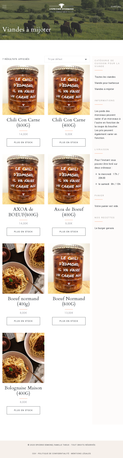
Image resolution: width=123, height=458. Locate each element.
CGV (34, 453)
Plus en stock (23, 142)
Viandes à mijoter (104, 89)
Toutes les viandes (105, 77)
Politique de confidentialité (53, 453)
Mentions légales (81, 453)
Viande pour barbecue (107, 83)
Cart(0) (116, 6)
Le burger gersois (104, 228)
